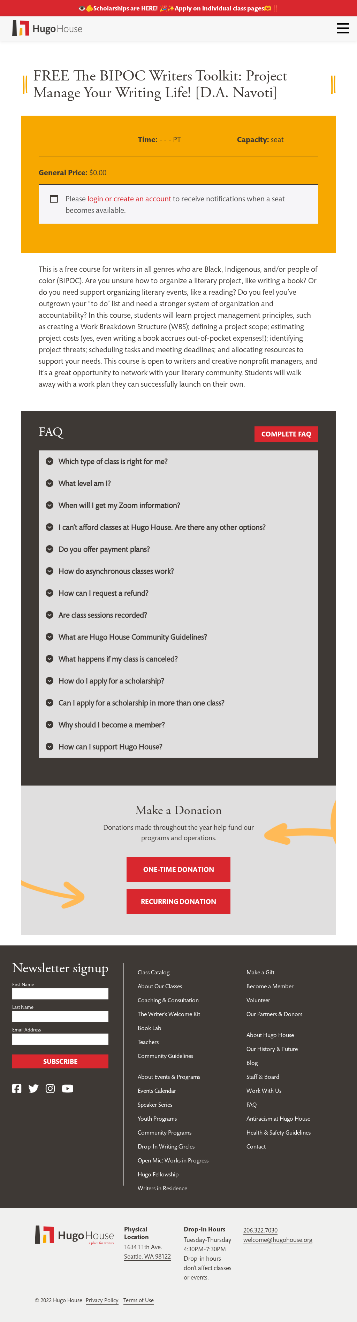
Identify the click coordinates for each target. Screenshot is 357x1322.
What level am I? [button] (85, 483)
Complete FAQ (286, 434)
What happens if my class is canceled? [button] (118, 659)
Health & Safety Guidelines (278, 1132)
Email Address (26, 1030)
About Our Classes (160, 986)
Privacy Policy (102, 1300)
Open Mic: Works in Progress (173, 1160)
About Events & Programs (169, 1077)
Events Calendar (157, 1091)
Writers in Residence (162, 1188)
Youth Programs (157, 1118)
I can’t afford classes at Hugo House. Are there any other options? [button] (162, 527)
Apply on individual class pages (219, 8)
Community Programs (164, 1132)
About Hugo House (270, 1035)
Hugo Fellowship (158, 1174)
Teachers (148, 1042)
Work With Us (263, 1091)
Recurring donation (178, 901)
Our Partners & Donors (274, 1014)
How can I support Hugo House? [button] (110, 746)
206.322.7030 (260, 1230)
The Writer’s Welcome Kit (169, 1014)
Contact (256, 1146)
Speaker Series (155, 1104)
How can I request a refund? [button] (104, 593)
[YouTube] (68, 1089)
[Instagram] (50, 1089)
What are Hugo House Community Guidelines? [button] (133, 637)
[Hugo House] (74, 1234)
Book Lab (149, 1028)
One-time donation (178, 869)
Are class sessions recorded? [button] (103, 615)
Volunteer (258, 1000)
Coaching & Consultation (168, 1000)
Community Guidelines (165, 1056)
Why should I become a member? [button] (112, 724)
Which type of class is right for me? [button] (113, 461)
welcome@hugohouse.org (277, 1240)
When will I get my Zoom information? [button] (119, 505)
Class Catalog (153, 972)
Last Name (22, 1007)
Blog (252, 1063)
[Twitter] (33, 1089)
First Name (23, 984)
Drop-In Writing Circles (166, 1146)
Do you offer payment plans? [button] (104, 549)
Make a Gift (260, 972)
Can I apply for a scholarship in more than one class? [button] (142, 703)
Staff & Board (262, 1077)
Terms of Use (138, 1300)
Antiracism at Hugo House (278, 1118)
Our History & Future (272, 1049)
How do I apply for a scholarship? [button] (111, 681)
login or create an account (129, 198)
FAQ (251, 1104)
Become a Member (270, 986)
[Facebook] (16, 1089)
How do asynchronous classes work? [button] (116, 571)
